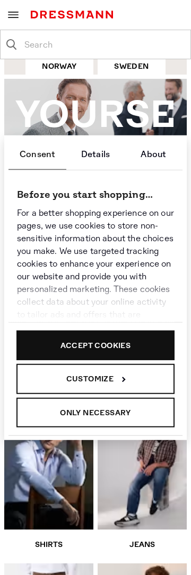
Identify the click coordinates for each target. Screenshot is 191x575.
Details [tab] (95, 154)
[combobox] (104, 44)
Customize (90, 379)
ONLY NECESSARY (95, 412)
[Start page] (74, 15)
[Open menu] (13, 15)
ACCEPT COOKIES (95, 345)
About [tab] (153, 154)
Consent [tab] (37, 154)
